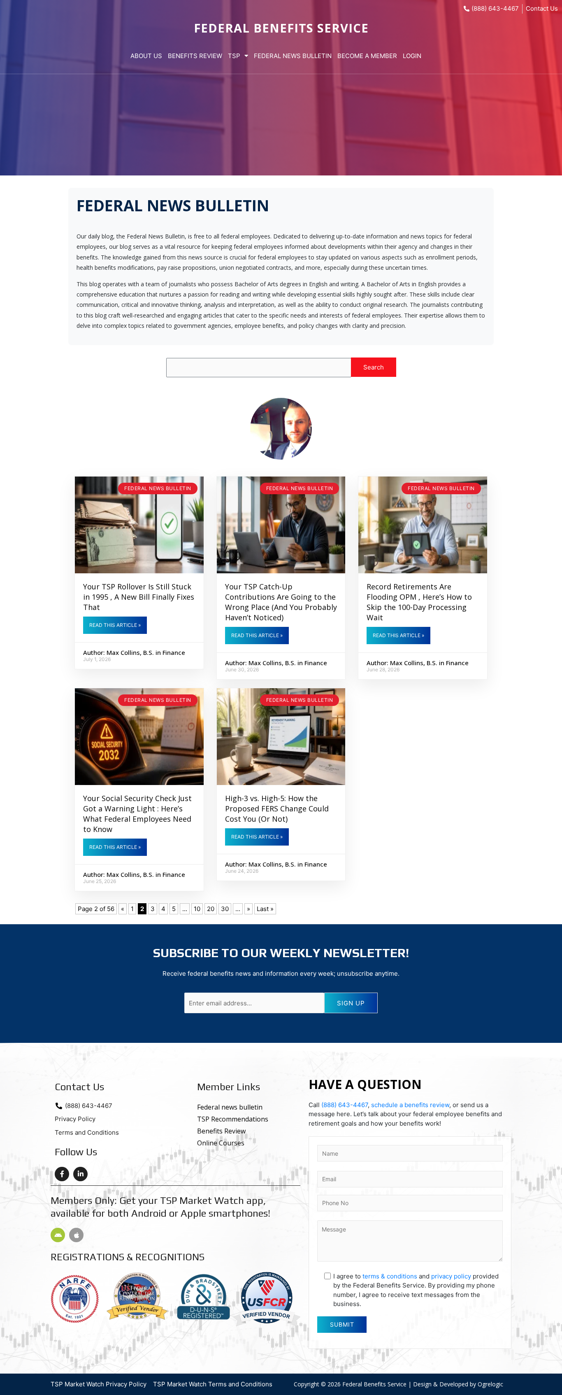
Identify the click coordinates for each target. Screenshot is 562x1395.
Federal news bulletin (157, 488)
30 (225, 909)
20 (210, 909)
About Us (146, 56)
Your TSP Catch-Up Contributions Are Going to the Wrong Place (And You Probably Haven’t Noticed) (281, 602)
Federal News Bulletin (293, 56)
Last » (265, 909)
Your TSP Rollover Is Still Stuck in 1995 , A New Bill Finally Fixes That (138, 597)
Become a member (367, 56)
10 (197, 909)
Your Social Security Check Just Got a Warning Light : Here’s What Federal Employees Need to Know (137, 813)
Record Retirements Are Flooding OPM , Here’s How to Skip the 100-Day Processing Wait (419, 602)
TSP (234, 56)
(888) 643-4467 (344, 1105)
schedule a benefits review (410, 1105)
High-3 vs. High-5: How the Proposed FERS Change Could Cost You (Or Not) (277, 808)
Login (412, 56)
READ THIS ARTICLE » (115, 625)
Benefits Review (195, 56)
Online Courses (220, 1142)
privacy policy (451, 1276)
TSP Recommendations (232, 1119)
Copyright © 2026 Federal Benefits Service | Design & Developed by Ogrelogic (398, 1384)
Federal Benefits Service (281, 28)
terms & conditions (389, 1276)
